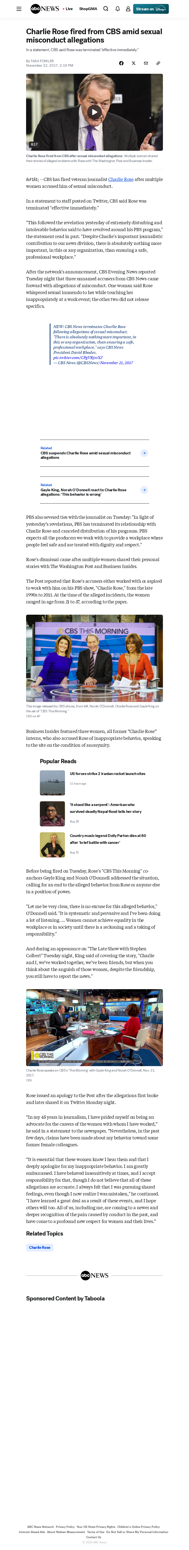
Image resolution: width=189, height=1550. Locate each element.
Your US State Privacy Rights (96, 1527)
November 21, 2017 (116, 362)
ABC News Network (40, 1527)
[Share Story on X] (133, 63)
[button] (19, 9)
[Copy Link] (158, 63)
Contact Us (93, 1537)
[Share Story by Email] (146, 63)
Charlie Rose (121, 179)
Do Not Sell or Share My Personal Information (137, 1532)
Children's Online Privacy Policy (138, 1527)
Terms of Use (95, 1532)
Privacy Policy (65, 1527)
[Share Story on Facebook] (121, 63)
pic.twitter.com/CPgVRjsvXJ (77, 357)
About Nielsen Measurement (66, 1532)
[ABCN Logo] (45, 9)
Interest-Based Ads (32, 1532)
